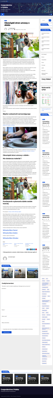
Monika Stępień (12, 28)
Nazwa (3, 309)
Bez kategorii (44, 54)
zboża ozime (44, 361)
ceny (47, 278)
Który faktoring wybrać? (46, 323)
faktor (49, 296)
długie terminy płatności (46, 291)
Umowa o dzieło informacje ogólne (14, 211)
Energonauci (44, 296)
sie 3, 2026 (45, 156)
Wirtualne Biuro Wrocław (10, 238)
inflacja (47, 312)
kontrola (48, 319)
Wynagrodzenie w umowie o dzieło (12, 252)
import (43, 312)
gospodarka (44, 303)
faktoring (43, 298)
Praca (6, 20)
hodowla (47, 308)
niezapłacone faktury (45, 333)
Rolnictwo (32, 270)
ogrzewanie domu (45, 335)
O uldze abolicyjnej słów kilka (18, 273)
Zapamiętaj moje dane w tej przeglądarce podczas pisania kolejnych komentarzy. (18, 329)
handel (43, 308)
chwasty (43, 280)
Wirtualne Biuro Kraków (10, 233)
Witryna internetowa (5, 322)
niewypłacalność (44, 331)
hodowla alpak (44, 310)
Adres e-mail (4, 316)
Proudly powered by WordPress (5, 396)
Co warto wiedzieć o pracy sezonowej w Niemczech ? (45, 284)
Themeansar (18, 396)
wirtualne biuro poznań (45, 353)
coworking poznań (45, 287)
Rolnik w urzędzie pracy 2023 (32, 273)
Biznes (4, 270)
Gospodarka (44, 59)
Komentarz (4, 288)
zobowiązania (44, 363)
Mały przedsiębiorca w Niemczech (45, 329)
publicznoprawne (44, 342)
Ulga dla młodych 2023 (7, 272)
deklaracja (43, 289)
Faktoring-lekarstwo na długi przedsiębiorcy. (45, 301)
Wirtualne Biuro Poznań (10, 230)
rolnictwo (43, 346)
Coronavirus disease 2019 (6, 378)
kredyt (43, 321)
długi (48, 289)
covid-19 (48, 280)
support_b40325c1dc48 (46, 127)
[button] (49, 14)
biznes (43, 278)
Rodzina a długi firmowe (46, 344)
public (43, 67)
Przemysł (43, 65)
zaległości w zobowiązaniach (44, 356)
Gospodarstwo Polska (10, 389)
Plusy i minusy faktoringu (46, 340)
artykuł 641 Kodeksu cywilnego (9, 125)
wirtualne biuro (44, 351)
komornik (43, 319)
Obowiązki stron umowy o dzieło (20, 29)
